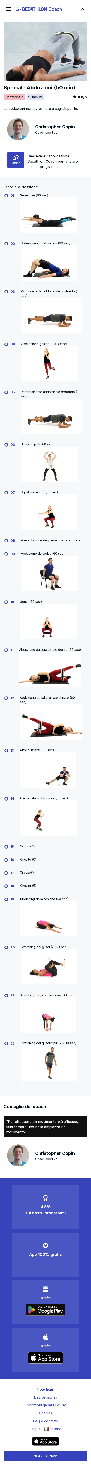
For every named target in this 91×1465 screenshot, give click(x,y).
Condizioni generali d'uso (45, 1405)
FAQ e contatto (45, 1421)
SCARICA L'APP (45, 1456)
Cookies (45, 1413)
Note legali (45, 1389)
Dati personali (45, 1397)
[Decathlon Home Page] (39, 9)
